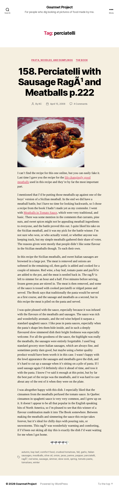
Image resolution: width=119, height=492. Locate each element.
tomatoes (26, 462)
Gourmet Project (59, 7)
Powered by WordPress (54, 483)
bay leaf (35, 451)
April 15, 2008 (57, 103)
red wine (33, 458)
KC (40, 103)
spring (73, 458)
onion (57, 455)
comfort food (47, 451)
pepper (79, 455)
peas (63, 455)
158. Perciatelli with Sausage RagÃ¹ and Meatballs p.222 (59, 82)
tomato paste (85, 458)
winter (36, 462)
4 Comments (80, 103)
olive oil (48, 455)
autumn (25, 451)
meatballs (38, 455)
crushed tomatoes (65, 451)
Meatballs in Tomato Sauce (40, 213)
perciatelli (89, 455)
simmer (53, 458)
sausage (43, 458)
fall (78, 451)
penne (70, 455)
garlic (84, 451)
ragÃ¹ (24, 458)
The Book (82, 60)
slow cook (63, 458)
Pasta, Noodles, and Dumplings (52, 60)
